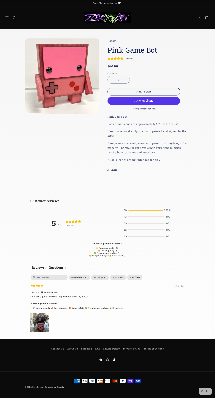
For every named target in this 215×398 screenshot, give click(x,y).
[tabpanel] (107, 303)
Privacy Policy (132, 348)
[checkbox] (118, 277)
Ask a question (160, 266)
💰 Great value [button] (116, 308)
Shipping (86, 348)
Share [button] (114, 169)
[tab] (57, 268)
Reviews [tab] (39, 267)
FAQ (97, 348)
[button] (7, 17)
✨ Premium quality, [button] (40, 308)
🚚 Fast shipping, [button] (60, 308)
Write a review (176, 266)
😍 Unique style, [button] (77, 308)
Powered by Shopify (54, 387)
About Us (72, 348)
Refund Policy (111, 348)
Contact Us (57, 348)
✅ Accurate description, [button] (97, 308)
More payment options (144, 108)
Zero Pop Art (38, 387)
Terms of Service (154, 348)
